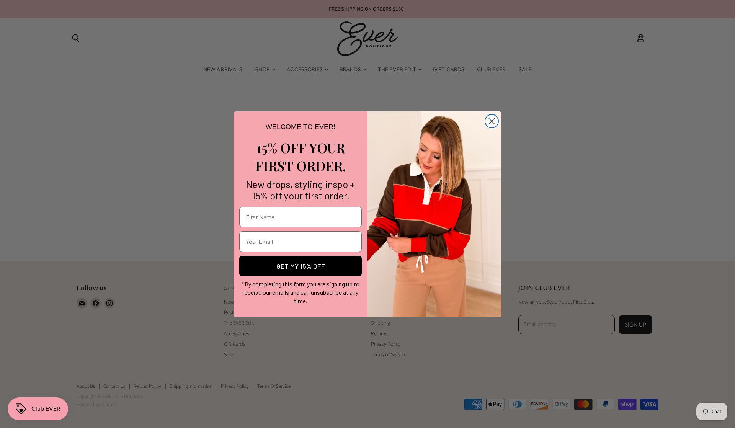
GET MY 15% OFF (300, 266)
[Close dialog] (491, 121)
